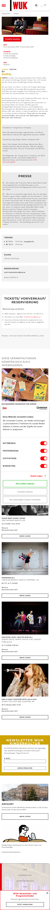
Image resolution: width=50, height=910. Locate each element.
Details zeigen (36, 476)
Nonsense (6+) (8, 578)
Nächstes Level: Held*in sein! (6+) (17, 637)
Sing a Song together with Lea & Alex (19, 699)
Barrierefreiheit (25, 881)
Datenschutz (24, 875)
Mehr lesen (25, 536)
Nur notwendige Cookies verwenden (25, 500)
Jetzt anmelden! (25, 904)
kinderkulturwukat (32, 317)
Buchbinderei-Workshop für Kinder (19, 404)
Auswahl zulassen (25, 492)
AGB (25, 869)
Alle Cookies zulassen (25, 484)
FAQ (25, 887)
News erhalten (25, 768)
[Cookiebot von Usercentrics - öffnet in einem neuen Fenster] (36, 408)
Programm (6, 13)
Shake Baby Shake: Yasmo (13, 518)
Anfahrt (8, 804)
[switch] (43, 451)
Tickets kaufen (12, 39)
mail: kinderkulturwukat (14, 272)
